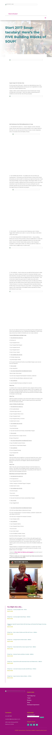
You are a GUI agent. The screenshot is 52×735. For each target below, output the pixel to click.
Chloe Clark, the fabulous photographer (24, 552)
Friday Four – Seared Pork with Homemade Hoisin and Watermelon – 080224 (24, 661)
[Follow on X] (31, 725)
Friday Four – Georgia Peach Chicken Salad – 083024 (19, 639)
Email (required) (31, 715)
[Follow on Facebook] (28, 725)
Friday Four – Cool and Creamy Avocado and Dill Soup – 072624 (21, 668)
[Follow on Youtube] (37, 725)
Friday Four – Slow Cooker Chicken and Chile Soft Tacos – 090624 (22, 632)
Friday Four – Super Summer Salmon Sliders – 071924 (19, 676)
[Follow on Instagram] (34, 725)
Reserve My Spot (13, 13)
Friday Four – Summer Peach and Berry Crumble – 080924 (20, 654)
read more (10, 611)
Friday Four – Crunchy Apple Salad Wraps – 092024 (18, 616)
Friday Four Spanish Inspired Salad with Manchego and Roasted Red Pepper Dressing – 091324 (26, 624)
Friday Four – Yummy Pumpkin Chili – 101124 (17, 609)
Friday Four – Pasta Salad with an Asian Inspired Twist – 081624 (21, 646)
